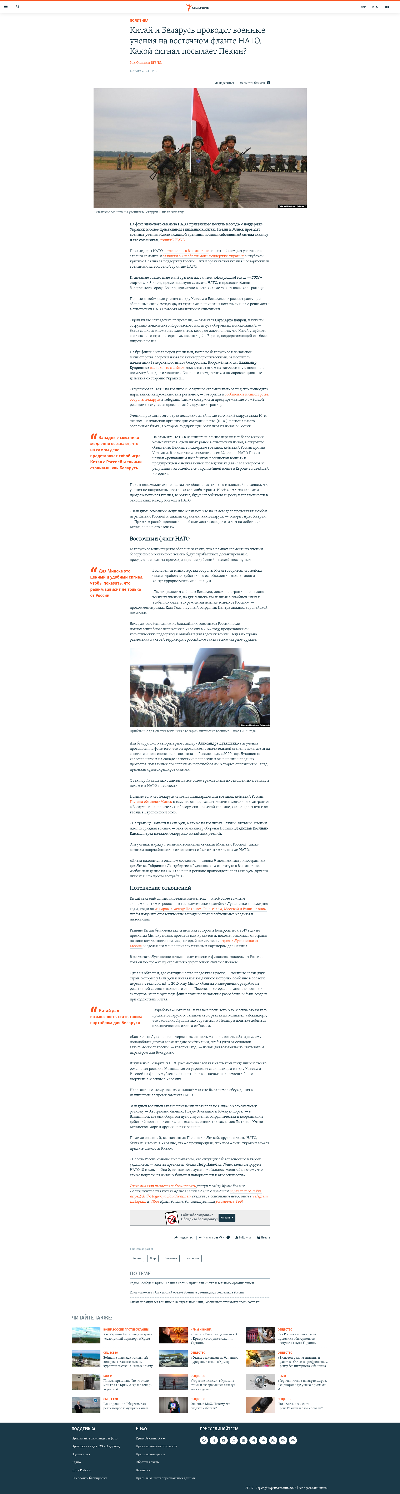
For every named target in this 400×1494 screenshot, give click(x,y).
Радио (76, 1462)
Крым (282, 1376)
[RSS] (273, 1440)
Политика (139, 21)
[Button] (225, 83)
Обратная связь (147, 1462)
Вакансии (143, 1470)
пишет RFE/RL (172, 240)
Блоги (107, 1376)
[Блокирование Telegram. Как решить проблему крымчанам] (86, 1405)
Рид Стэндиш (140, 63)
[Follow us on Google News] (244, 1440)
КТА (375, 7)
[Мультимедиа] (387, 7)
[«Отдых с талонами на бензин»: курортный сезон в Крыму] (173, 1358)
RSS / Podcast (81, 1470)
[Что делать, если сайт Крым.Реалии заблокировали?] (260, 1405)
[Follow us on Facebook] (204, 1440)
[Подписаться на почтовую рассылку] (293, 1440)
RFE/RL (156, 63)
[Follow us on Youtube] (224, 1440)
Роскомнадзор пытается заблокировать (163, 1186)
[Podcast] (283, 1440)
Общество (285, 1329)
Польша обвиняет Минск (151, 802)
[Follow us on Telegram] (253, 1440)
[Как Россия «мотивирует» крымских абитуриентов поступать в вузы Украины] (260, 1335)
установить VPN (229, 1202)
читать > (227, 1217)
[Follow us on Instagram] (234, 1440)
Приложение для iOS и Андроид (96, 1446)
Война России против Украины (126, 1329)
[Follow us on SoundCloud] (263, 1440)
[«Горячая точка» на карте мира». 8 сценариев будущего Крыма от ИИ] (260, 1382)
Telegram (260, 1196)
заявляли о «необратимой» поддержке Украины (203, 256)
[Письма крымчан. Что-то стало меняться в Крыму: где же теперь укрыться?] (86, 1382)
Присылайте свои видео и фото (95, 1438)
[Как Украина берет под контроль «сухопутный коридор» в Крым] (86, 1335)
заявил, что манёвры (167, 368)
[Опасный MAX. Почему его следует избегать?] (173, 1405)
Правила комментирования (157, 1446)
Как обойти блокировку (89, 1478)
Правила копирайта (151, 1454)
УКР (363, 7)
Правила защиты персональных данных (165, 1478)
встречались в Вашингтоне (186, 251)
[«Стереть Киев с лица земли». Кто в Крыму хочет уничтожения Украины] (173, 1335)
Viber (154, 1202)
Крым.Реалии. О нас (151, 1438)
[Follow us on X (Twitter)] (214, 1440)
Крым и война (201, 1329)
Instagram (138, 1202)
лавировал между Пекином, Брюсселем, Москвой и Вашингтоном (211, 909)
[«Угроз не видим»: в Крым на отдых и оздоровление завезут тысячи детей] (173, 1382)
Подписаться (81, 1454)
